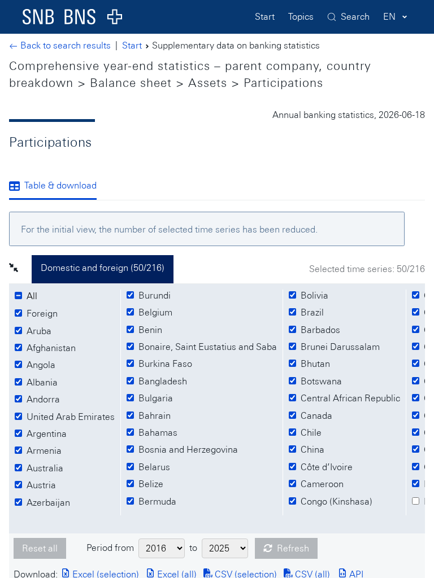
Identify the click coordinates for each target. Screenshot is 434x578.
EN (389, 16)
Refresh (293, 548)
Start (265, 16)
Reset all (40, 548)
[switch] (34, 296)
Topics (301, 16)
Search (355, 16)
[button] (20, 269)
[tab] (57, 187)
